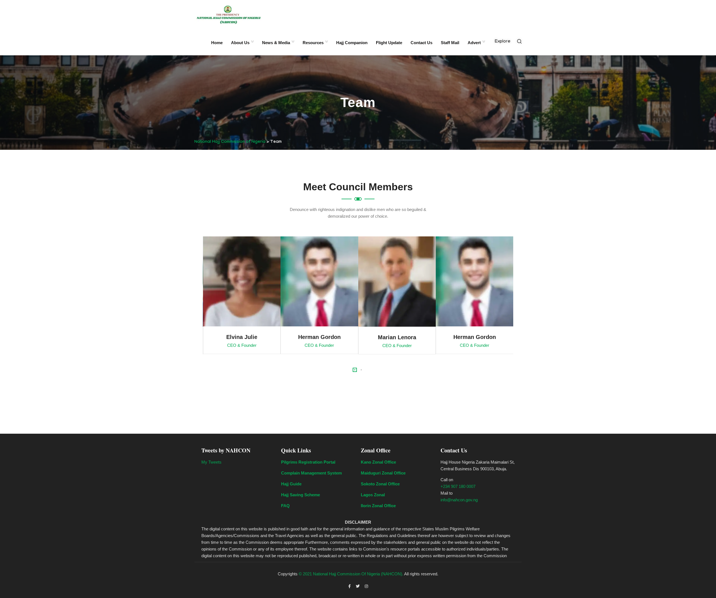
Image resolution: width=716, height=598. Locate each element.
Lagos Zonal (373, 494)
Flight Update (389, 42)
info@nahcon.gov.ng (459, 499)
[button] (354, 369)
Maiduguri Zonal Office (383, 473)
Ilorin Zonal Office (378, 505)
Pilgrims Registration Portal (308, 462)
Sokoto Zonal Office (380, 483)
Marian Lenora (319, 337)
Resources (313, 42)
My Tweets (211, 462)
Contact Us (421, 42)
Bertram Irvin (474, 337)
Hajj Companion (352, 42)
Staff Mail (450, 42)
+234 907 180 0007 (458, 486)
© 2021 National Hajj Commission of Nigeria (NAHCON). (351, 573)
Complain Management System (311, 473)
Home (217, 42)
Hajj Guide (291, 483)
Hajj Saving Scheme (300, 494)
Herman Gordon (241, 337)
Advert (474, 42)
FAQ (285, 505)
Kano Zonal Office (378, 462)
